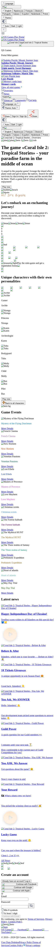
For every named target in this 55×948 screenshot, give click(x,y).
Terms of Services (36, 919)
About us (8, 100)
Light (20, 26)
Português (6, 14)
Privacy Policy (26, 942)
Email (4, 896)
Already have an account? (16, 881)
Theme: (10, 108)
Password (5, 902)
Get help (33, 100)
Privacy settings (33, 945)
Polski (45, 14)
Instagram (37, 929)
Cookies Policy (15, 921)
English (8, 11)
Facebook (22, 929)
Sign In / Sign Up (19, 116)
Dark (13, 26)
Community (20, 100)
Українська (18, 11)
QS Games (6, 929)
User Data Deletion (10, 942)
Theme (8, 18)
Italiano (16, 14)
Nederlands (36, 14)
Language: (10, 104)
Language (9, 4)
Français (29, 11)
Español (25, 14)
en (3, 7)
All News (5, 860)
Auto (7, 26)
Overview (8, 90)
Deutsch (38, 11)
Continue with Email (10, 916)
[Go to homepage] (27, 38)
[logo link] (4, 927)
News (6, 94)
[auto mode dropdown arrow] (3, 21)
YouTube (5, 932)
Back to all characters (14, 403)
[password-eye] (31, 905)
